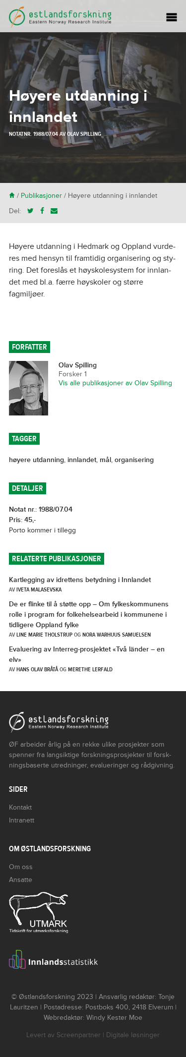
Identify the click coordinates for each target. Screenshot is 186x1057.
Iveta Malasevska (39, 589)
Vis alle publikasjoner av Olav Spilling (115, 383)
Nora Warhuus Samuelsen (116, 635)
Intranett (21, 820)
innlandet (81, 460)
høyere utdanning (36, 460)
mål (105, 460)
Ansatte (20, 880)
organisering (134, 460)
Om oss (21, 867)
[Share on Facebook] (42, 211)
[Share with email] (54, 211)
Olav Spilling (84, 134)
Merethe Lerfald (90, 669)
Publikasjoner (41, 195)
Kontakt (20, 807)
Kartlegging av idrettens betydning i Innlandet (80, 580)
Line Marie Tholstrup (44, 635)
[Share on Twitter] (30, 211)
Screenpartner (79, 1035)
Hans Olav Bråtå (37, 669)
